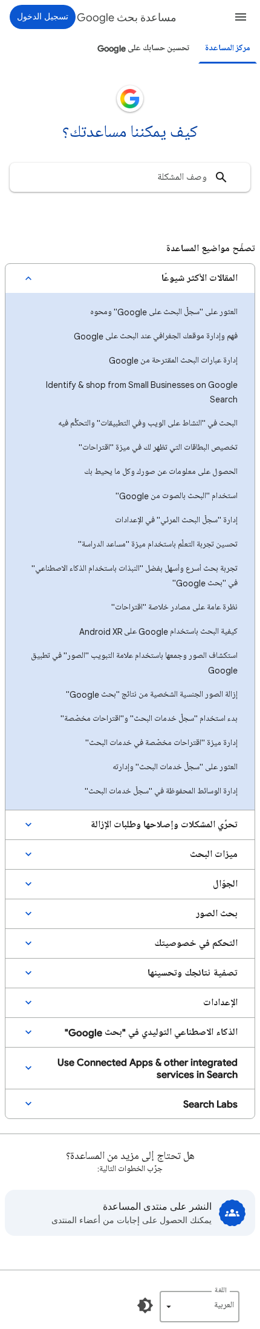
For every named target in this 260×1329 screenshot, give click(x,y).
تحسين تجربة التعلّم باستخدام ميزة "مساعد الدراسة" (158, 544)
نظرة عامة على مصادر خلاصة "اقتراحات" (174, 607)
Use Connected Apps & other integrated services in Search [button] (147, 1068)
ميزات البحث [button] (214, 854)
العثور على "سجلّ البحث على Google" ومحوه (164, 312)
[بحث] (221, 177)
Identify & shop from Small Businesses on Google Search (142, 392)
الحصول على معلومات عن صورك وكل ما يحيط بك (161, 471)
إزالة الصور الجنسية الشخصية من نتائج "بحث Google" (152, 694)
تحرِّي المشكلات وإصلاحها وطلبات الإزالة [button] (164, 825)
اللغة (221, 1290)
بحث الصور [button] (217, 913)
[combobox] (130, 177)
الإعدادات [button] (220, 1002)
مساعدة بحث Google (127, 17)
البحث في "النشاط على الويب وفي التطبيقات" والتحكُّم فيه (148, 423)
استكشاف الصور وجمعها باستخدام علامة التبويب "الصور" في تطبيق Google (134, 663)
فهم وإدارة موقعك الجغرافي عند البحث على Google (156, 336)
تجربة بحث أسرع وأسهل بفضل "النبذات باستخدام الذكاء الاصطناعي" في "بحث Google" (134, 576)
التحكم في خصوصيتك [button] (196, 943)
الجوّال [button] (225, 884)
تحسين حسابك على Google (143, 48)
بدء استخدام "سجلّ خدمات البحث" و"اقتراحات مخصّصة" (149, 718)
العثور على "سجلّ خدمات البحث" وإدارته (175, 767)
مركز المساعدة (227, 48)
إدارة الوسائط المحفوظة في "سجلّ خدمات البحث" (161, 791)
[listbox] (199, 1306)
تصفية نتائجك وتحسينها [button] (193, 973)
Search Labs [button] (210, 1104)
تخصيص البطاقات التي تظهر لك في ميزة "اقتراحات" (158, 447)
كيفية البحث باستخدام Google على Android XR (158, 631)
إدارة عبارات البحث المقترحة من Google (173, 360)
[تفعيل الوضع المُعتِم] (145, 1305)
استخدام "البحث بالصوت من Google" (176, 496)
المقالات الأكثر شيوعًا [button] (199, 278)
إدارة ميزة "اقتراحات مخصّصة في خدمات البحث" (161, 743)
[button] (240, 16)
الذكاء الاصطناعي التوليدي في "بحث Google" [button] (151, 1032)
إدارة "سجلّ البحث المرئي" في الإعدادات (176, 520)
